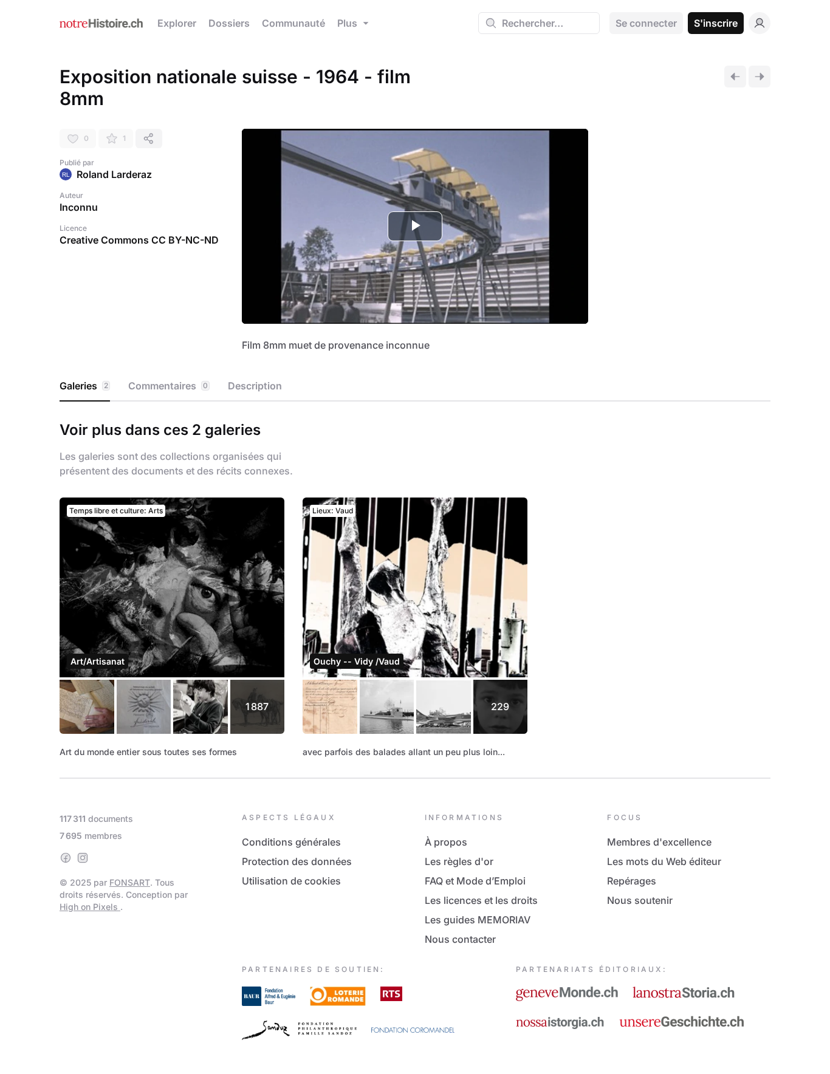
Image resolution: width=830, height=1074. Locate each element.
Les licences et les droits (481, 900)
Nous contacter (460, 939)
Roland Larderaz (114, 174)
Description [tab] (255, 386)
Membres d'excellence (659, 842)
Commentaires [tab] (168, 386)
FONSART (129, 882)
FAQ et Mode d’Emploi (475, 881)
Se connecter (646, 23)
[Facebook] (66, 858)
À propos (446, 842)
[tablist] (415, 386)
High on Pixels (90, 906)
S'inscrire (716, 23)
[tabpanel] (415, 587)
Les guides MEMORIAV (477, 920)
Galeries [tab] (84, 386)
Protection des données (297, 861)
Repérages (631, 881)
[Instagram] (83, 858)
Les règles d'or (459, 861)
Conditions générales (291, 842)
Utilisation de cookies (291, 881)
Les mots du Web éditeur (664, 861)
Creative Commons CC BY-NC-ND (139, 240)
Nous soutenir (640, 900)
